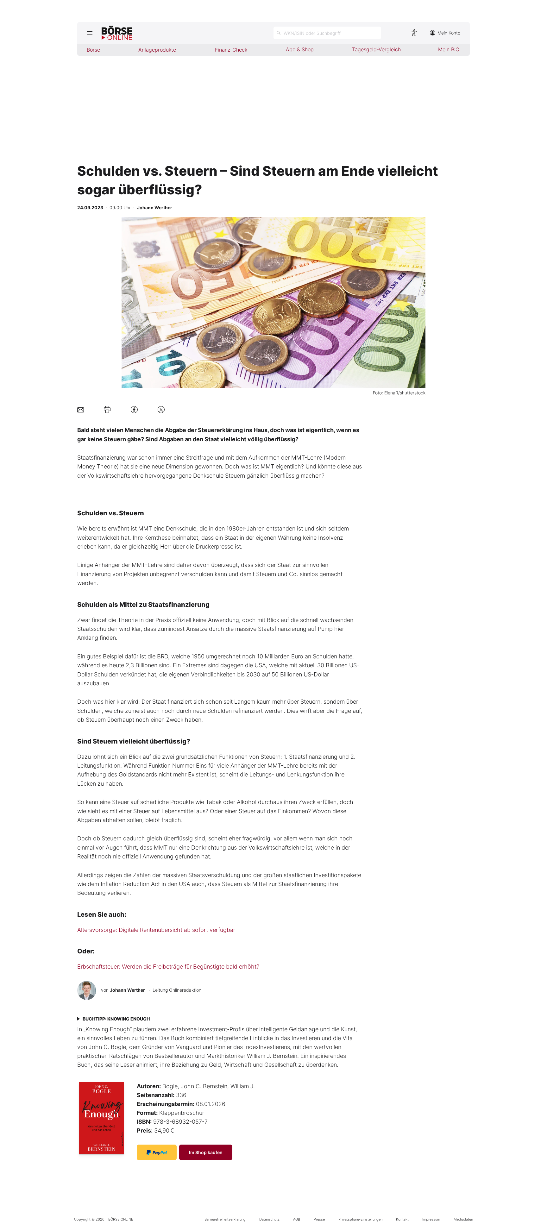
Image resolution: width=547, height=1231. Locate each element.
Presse (319, 1219)
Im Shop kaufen (206, 1152)
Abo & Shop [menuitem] (300, 49)
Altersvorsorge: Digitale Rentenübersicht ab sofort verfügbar (156, 929)
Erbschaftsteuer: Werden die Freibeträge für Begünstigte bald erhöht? (168, 966)
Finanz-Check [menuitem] (231, 50)
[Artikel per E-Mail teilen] (80, 409)
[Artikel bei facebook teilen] (134, 409)
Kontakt (402, 1219)
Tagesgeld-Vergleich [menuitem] (376, 49)
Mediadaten (463, 1219)
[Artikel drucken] (107, 409)
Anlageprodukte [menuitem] (157, 50)
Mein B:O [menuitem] (448, 49)
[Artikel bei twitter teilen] (161, 409)
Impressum (431, 1219)
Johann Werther (127, 990)
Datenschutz (269, 1219)
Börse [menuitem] (93, 50)
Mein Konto (448, 32)
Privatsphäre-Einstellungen (360, 1219)
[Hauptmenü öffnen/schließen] (89, 33)
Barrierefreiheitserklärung (225, 1219)
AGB (296, 1219)
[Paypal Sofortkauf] (157, 1152)
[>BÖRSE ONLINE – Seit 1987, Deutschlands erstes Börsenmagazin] (117, 33)
